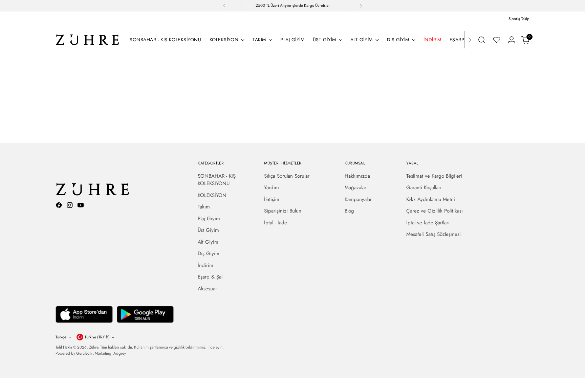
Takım (204, 206)
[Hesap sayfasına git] (511, 40)
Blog (349, 211)
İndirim (205, 265)
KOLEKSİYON (212, 195)
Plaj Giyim (209, 218)
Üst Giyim (208, 230)
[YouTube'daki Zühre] (81, 206)
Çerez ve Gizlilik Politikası (434, 211)
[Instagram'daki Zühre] (70, 206)
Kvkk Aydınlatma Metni (430, 199)
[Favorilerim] (496, 39)
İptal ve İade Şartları (428, 222)
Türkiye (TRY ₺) (97, 337)
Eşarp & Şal (210, 277)
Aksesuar (207, 288)
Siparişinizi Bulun (282, 211)
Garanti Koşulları (423, 187)
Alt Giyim (208, 242)
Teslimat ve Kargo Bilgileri (434, 176)
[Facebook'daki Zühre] (60, 206)
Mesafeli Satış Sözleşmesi (433, 234)
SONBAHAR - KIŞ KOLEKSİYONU (217, 179)
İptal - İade (275, 222)
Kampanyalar (358, 199)
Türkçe (61, 337)
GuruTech (84, 353)
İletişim (271, 199)
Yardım (271, 187)
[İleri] (360, 6)
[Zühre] (88, 39)
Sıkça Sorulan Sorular (286, 176)
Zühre (93, 347)
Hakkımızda (357, 176)
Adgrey (119, 353)
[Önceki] (224, 6)
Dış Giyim (208, 253)
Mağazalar (355, 187)
